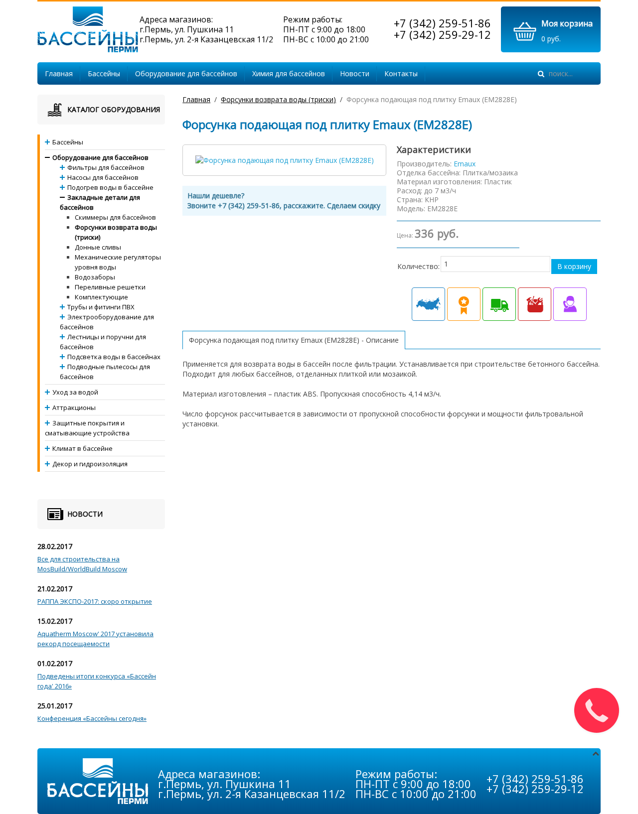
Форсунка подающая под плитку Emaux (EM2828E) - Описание (294, 340)
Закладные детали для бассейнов (100, 202)
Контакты (401, 73)
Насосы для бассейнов (103, 177)
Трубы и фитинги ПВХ (101, 306)
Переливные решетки (110, 286)
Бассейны (104, 73)
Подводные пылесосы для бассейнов (105, 371)
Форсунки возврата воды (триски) (278, 99)
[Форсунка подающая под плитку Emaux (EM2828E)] (284, 159)
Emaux (465, 163)
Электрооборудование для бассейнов (107, 321)
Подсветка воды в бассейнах (113, 356)
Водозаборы (95, 276)
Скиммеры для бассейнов (115, 217)
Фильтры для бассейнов (106, 167)
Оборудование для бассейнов (186, 73)
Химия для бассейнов (288, 73)
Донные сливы (98, 247)
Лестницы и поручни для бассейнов (103, 341)
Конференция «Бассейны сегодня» (92, 718)
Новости (354, 73)
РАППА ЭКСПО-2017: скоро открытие (94, 601)
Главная (59, 73)
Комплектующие (101, 296)
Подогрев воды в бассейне (110, 187)
